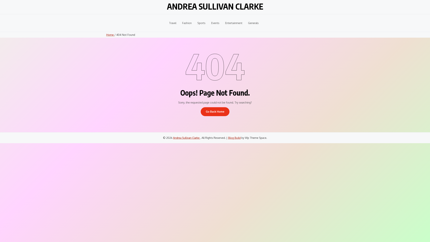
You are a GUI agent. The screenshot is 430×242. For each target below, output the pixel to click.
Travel (172, 23)
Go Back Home (215, 111)
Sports (201, 23)
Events (215, 23)
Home (110, 34)
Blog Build (234, 137)
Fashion (187, 23)
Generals (253, 23)
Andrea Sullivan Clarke (215, 6)
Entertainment (233, 23)
